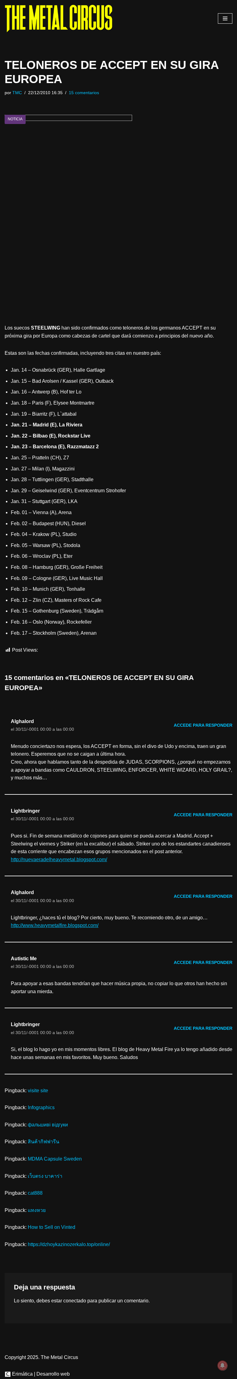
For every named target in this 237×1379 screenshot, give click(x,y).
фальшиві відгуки (48, 1124)
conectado (74, 1300)
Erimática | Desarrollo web (40, 1374)
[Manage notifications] (222, 1365)
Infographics (41, 1107)
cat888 (35, 1193)
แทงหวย (37, 1210)
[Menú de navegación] (225, 18)
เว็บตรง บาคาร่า (45, 1176)
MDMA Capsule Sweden (55, 1158)
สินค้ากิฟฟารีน (43, 1141)
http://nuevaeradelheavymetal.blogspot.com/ (59, 859)
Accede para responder (203, 725)
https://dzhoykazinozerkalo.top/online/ (69, 1244)
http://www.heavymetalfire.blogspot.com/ (54, 925)
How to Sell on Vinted (51, 1227)
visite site (38, 1090)
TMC (17, 92)
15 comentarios (84, 92)
